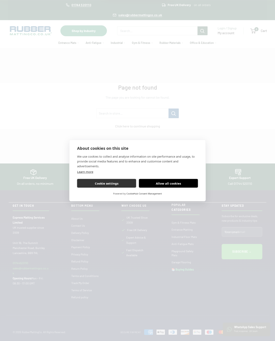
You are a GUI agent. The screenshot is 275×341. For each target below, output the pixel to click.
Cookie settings (106, 183)
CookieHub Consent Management (144, 193)
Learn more (85, 172)
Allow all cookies (168, 183)
